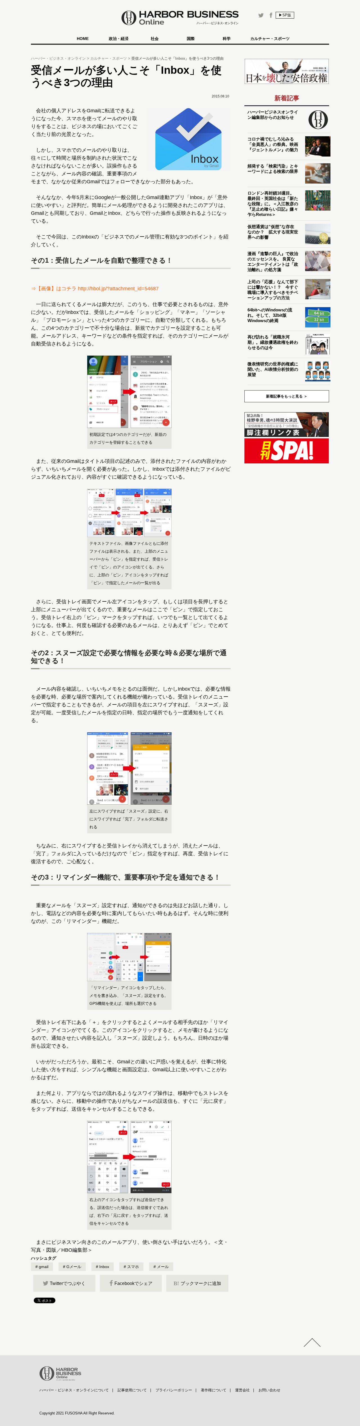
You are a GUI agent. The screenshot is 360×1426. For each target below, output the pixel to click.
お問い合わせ (269, 1390)
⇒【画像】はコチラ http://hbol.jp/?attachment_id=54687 (95, 288)
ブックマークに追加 (197, 1283)
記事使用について (132, 1390)
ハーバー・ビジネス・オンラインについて (74, 1390)
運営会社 (242, 1390)
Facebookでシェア (133, 1283)
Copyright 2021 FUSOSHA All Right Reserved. (77, 1413)
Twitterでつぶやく (68, 1283)
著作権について (213, 1390)
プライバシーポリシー (174, 1390)
